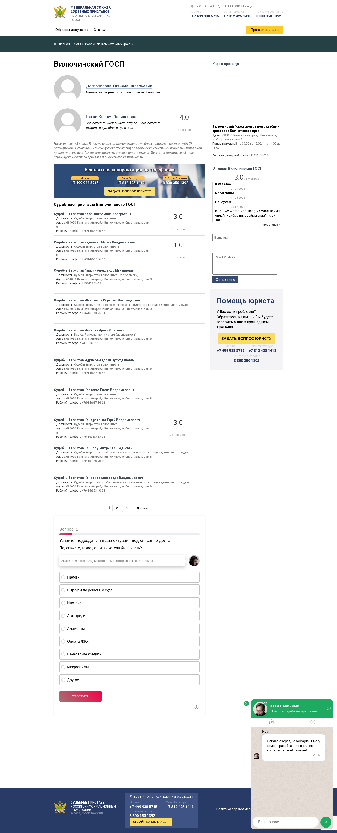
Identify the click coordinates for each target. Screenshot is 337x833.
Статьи (100, 30)
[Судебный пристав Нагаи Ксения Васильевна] (67, 132)
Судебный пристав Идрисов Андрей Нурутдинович (94, 360)
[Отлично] (233, 247)
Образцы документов (73, 30)
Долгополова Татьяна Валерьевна (119, 86)
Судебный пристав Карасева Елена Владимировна (94, 390)
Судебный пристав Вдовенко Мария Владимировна (95, 242)
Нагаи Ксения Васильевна (111, 116)
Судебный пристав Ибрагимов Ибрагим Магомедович (97, 300)
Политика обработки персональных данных (249, 809)
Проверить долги (265, 30)
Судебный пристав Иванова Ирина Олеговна (89, 330)
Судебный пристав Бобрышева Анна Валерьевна (92, 214)
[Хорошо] (227, 247)
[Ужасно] (215, 247)
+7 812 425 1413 (237, 16)
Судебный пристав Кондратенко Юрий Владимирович (97, 420)
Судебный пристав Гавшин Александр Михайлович (94, 270)
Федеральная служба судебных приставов (92, 12)
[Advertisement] (246, 412)
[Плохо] (221, 247)
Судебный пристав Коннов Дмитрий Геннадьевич (93, 448)
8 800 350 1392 (268, 16)
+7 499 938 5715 (205, 16)
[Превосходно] (240, 247)
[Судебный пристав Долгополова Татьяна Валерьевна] (67, 99)
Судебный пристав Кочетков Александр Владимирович (98, 478)
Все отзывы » (272, 224)
